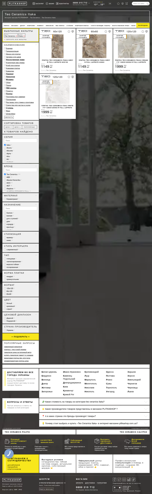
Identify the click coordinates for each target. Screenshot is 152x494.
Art (8, 159)
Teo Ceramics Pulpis (17, 432)
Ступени (69, 25)
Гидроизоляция (12, 51)
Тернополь (111, 387)
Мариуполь (90, 379)
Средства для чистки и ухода (18, 105)
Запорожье (47, 391)
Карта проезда (46, 489)
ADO (9, 183)
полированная (12, 267)
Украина (10, 330)
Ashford (10, 162)
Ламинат (40, 25)
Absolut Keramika (14, 180)
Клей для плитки (13, 65)
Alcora (9, 147)
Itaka (21, 35)
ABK (9, 177)
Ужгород (110, 391)
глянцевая (11, 258)
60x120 (10, 291)
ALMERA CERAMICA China (18, 191)
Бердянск (46, 375)
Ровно (109, 379)
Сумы (109, 383)
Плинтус (9, 91)
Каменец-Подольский (69, 377)
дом (8, 221)
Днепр (45, 383)
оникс (9, 240)
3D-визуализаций (127, 466)
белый (9, 303)
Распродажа (143, 25)
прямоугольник (13, 279)
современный (12, 249)
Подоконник (11, 99)
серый (9, 309)
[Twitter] (119, 479)
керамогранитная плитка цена (16, 360)
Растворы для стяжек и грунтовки (20, 102)
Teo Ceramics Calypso (133, 432)
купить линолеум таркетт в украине (18, 355)
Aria (8, 156)
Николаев (89, 387)
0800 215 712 (80, 2)
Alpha (9, 153)
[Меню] (4, 3)
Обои (133, 25)
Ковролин (31, 25)
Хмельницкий (134, 379)
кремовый (11, 306)
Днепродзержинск (72, 382)
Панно (8, 85)
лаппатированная (14, 261)
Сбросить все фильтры (15, 39)
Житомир (46, 387)
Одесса (110, 371)
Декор (22, 25)
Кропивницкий (92, 371)
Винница (46, 379)
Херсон (131, 375)
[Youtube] (124, 479)
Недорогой (11, 321)
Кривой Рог (68, 394)
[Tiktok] (133, 479)
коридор (10, 224)
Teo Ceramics (10, 35)
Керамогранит (12, 199)
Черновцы (133, 387)
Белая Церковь (49, 371)
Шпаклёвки (10, 113)
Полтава (110, 375)
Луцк (87, 375)
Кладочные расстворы (15, 62)
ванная (10, 215)
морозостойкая (13, 264)
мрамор (10, 237)
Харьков (132, 371)
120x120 (10, 288)
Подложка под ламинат (15, 96)
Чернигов (132, 383)
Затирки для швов (13, 57)
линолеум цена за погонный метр (17, 352)
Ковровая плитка (82, 25)
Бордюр (9, 48)
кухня (9, 230)
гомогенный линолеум (13, 346)
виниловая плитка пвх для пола (17, 358)
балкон (10, 212)
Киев (65, 386)
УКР (15, 489)
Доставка (90, 483)
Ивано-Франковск (72, 371)
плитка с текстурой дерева (15, 349)
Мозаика (14, 25)
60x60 (9, 294)
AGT (9, 185)
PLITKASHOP (12, 479)
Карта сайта (7, 486)
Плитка (6, 25)
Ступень (9, 108)
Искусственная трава (120, 25)
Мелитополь (91, 383)
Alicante (10, 150)
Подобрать (20, 337)
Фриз (8, 111)
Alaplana (10, 188)
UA (110, 3)
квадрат (10, 276)
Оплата (79, 483)
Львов (131, 391)
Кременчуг (68, 390)
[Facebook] (114, 479)
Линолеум (49, 25)
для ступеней (12, 218)
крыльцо (10, 227)
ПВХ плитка (60, 25)
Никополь (89, 391)
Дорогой (10, 318)
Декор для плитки (13, 54)
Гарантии (102, 483)
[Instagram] (129, 479)
